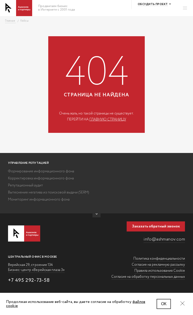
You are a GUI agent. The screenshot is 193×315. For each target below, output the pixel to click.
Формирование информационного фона (41, 171)
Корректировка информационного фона (41, 178)
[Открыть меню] (185, 8)
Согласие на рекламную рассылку (158, 264)
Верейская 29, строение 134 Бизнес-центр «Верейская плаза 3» (36, 267)
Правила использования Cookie (159, 270)
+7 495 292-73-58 (29, 280)
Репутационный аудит (25, 185)
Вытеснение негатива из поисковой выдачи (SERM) (48, 192)
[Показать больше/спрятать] (96, 215)
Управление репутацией (28, 163)
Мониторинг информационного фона (39, 199)
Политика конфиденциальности (159, 258)
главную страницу (107, 119)
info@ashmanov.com (164, 239)
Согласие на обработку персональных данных (148, 276)
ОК (163, 304)
